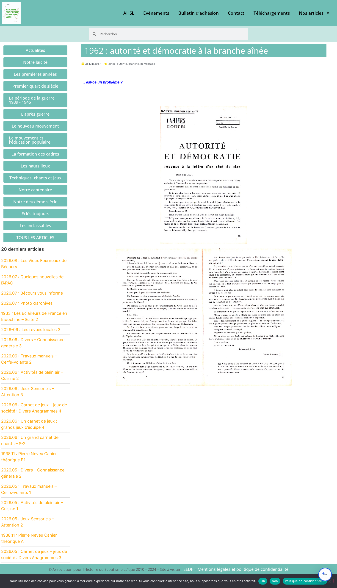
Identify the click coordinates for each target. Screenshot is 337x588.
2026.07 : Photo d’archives (26, 303)
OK (263, 581)
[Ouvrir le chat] (325, 574)
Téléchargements (272, 13)
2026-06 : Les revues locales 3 (30, 329)
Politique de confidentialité (305, 581)
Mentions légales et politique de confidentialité (243, 569)
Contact (236, 13)
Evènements (156, 13)
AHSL (128, 13)
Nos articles (311, 13)
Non (275, 581)
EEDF (188, 569)
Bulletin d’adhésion (198, 13)
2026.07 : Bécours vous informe (32, 293)
